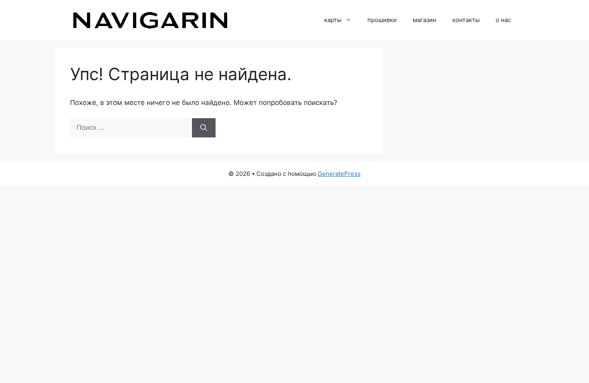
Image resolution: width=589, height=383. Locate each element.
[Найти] (204, 127)
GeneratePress (339, 173)
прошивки (382, 20)
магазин (424, 20)
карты (332, 20)
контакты (466, 20)
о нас (503, 20)
